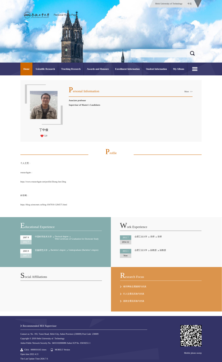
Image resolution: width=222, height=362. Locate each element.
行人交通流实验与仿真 (133, 294)
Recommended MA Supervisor (39, 325)
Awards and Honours (98, 69)
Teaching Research (71, 69)
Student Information (156, 69)
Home (26, 69)
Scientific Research (45, 69)
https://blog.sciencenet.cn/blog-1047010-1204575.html (43, 205)
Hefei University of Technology (168, 4)
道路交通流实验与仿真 (133, 301)
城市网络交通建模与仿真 (134, 286)
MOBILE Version (62, 350)
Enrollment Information (127, 69)
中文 (190, 4)
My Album (178, 69)
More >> (188, 91)
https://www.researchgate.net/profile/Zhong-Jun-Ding (43, 182)
